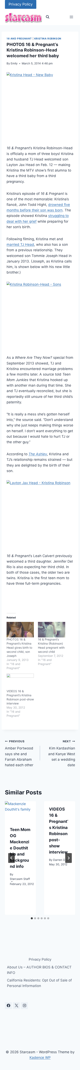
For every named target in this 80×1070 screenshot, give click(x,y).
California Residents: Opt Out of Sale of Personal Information (39, 983)
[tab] (32, 918)
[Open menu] (71, 17)
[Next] (68, 858)
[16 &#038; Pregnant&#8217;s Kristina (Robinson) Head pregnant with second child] (51, 629)
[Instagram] (24, 1005)
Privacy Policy (21, 4)
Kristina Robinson (47, 38)
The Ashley (38, 454)
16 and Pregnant (19, 38)
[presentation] (20, 811)
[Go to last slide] (11, 858)
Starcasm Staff (20, 878)
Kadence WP (40, 1057)
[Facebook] (8, 1005)
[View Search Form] (47, 17)
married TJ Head (20, 244)
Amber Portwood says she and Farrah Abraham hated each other (19, 753)
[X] (16, 1005)
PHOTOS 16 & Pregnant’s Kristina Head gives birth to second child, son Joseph (19, 647)
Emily (14, 63)
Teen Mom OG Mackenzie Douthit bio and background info (20, 848)
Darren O (59, 859)
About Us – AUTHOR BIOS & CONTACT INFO (39, 970)
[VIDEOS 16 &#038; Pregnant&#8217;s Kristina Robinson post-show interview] (20, 681)
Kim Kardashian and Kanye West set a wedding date (61, 753)
